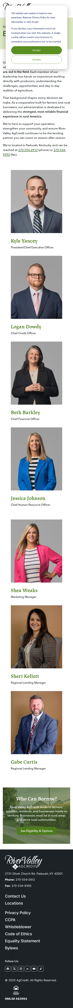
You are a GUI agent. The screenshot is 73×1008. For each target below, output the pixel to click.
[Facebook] (8, 969)
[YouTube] (34, 969)
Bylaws (11, 948)
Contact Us (15, 896)
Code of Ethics (18, 934)
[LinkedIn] (27, 969)
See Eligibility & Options (36, 830)
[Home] (23, 862)
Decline (36, 59)
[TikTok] (40, 969)
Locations (14, 903)
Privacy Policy (18, 912)
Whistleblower (18, 926)
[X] (14, 969)
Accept (36, 50)
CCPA (10, 919)
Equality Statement (22, 941)
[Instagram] (21, 969)
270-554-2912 (28, 150)
